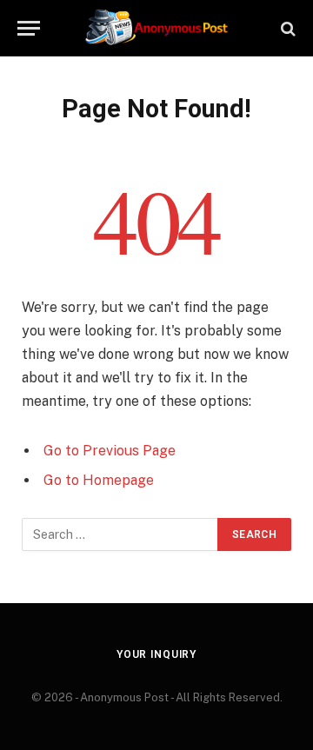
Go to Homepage (98, 480)
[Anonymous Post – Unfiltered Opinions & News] (156, 28)
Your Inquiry (156, 654)
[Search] (286, 28)
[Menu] (28, 28)
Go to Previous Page (109, 450)
